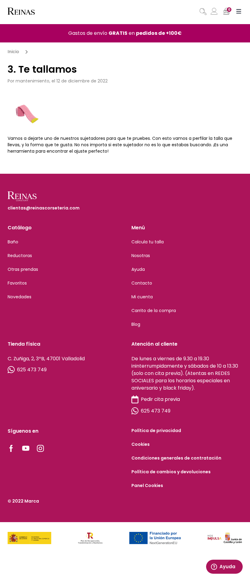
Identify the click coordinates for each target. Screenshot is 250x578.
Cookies (140, 444)
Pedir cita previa (160, 399)
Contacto (141, 283)
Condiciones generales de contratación (176, 458)
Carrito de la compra (153, 310)
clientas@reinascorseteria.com (44, 208)
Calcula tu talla (147, 242)
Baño (13, 242)
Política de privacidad (156, 430)
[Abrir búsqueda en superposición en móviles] (202, 11)
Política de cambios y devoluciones (171, 472)
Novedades (19, 297)
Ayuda (138, 269)
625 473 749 (32, 369)
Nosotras (140, 256)
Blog (135, 324)
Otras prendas (23, 269)
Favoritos (17, 283)
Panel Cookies (147, 485)
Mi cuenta (142, 297)
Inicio (13, 52)
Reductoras (20, 256)
